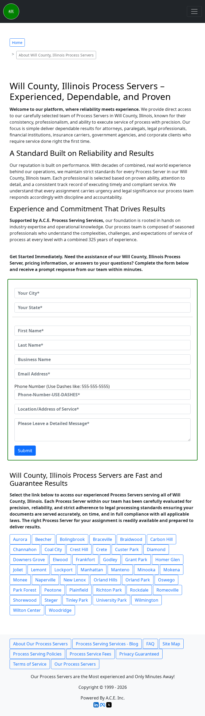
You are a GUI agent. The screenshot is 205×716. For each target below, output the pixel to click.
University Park (111, 600)
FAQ (150, 644)
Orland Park (137, 580)
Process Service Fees (90, 654)
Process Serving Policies (37, 654)
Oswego (166, 580)
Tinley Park (77, 600)
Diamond (156, 549)
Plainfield (78, 590)
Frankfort (85, 560)
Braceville (102, 539)
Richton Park (109, 590)
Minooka (146, 570)
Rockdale (139, 590)
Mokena (171, 570)
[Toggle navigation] (194, 11)
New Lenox (75, 580)
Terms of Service (29, 664)
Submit (25, 451)
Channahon (25, 549)
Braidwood (131, 539)
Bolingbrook (72, 539)
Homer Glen (167, 560)
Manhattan (92, 570)
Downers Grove (29, 560)
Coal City (53, 549)
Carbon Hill (161, 539)
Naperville (45, 580)
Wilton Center (27, 610)
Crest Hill (79, 549)
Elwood (60, 560)
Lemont (38, 570)
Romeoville (167, 590)
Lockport (63, 570)
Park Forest (24, 590)
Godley (110, 560)
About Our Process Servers (40, 644)
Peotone (52, 590)
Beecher (43, 539)
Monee (20, 580)
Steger (51, 600)
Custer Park (127, 549)
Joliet (18, 570)
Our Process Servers (75, 664)
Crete (101, 549)
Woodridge (60, 610)
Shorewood (25, 600)
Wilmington (146, 600)
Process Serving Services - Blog (107, 644)
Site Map (171, 644)
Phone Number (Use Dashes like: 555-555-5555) (62, 386)
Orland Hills (105, 580)
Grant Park (136, 560)
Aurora (20, 539)
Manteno (120, 570)
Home (17, 42)
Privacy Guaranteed (139, 654)
